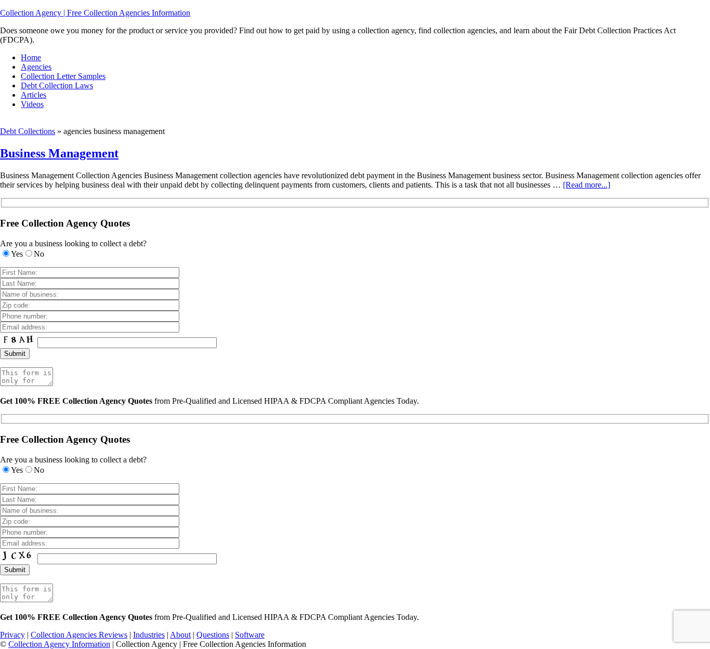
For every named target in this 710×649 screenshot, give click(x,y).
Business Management (59, 153)
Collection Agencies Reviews (79, 634)
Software (250, 634)
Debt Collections (27, 131)
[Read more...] (586, 184)
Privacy (12, 634)
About (180, 634)
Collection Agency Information (59, 644)
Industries (149, 634)
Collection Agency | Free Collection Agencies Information (95, 12)
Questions (212, 634)
